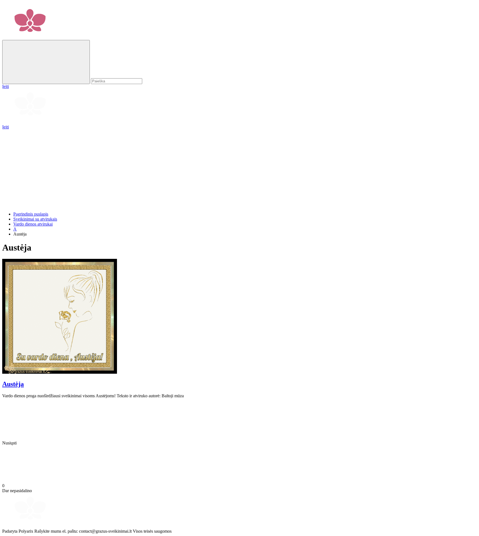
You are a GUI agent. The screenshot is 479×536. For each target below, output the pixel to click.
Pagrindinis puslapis (30, 214)
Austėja (13, 384)
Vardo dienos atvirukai (33, 224)
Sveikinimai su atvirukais (35, 219)
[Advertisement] (168, 168)
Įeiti (5, 127)
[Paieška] (46, 62)
